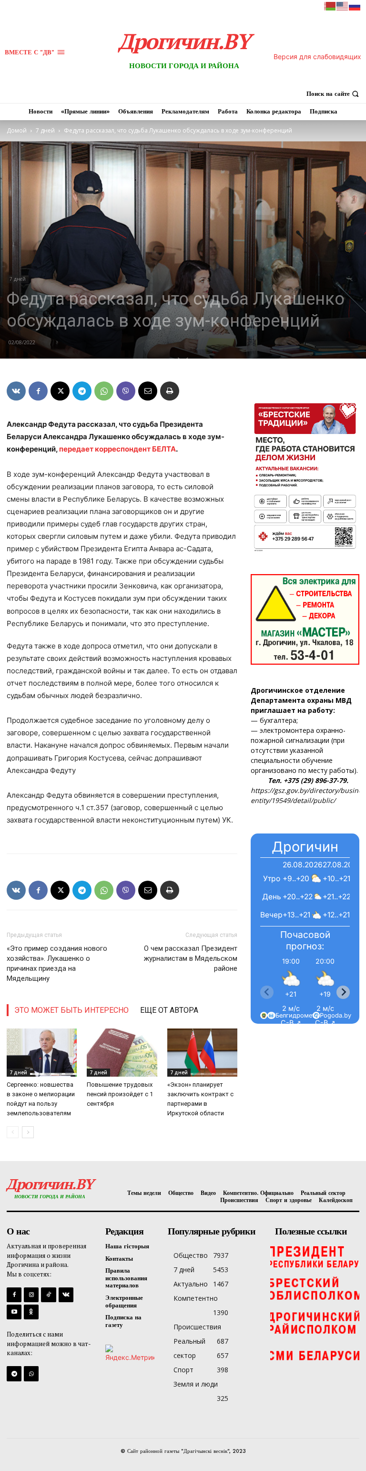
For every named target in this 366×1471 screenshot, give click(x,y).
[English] (342, 5)
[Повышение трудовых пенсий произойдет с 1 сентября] (122, 1053)
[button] (333, 93)
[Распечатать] (169, 391)
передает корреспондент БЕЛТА (117, 448)
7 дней (45, 130)
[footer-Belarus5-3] (314, 1256)
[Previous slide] (267, 992)
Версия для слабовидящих (317, 56)
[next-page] (28, 1132)
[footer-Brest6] (314, 1289)
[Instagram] (31, 1294)
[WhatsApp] (103, 391)
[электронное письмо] (147, 391)
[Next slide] (343, 992)
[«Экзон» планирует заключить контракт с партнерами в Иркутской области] (202, 1053)
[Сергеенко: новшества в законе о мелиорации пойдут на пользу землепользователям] (42, 1053)
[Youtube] (14, 1312)
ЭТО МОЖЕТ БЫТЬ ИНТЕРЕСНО (71, 1010)
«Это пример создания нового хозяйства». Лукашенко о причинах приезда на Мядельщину (57, 963)
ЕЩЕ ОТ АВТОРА (169, 1010)
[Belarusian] (330, 5)
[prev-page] (13, 1132)
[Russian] (355, 5)
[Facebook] (38, 391)
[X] (60, 391)
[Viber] (125, 391)
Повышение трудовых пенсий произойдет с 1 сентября (120, 1094)
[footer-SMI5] (314, 1356)
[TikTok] (48, 1294)
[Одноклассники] (31, 1312)
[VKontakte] (66, 1294)
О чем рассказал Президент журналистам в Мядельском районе (190, 958)
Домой (17, 130)
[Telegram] (82, 391)
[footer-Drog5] (314, 1322)
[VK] (16, 391)
